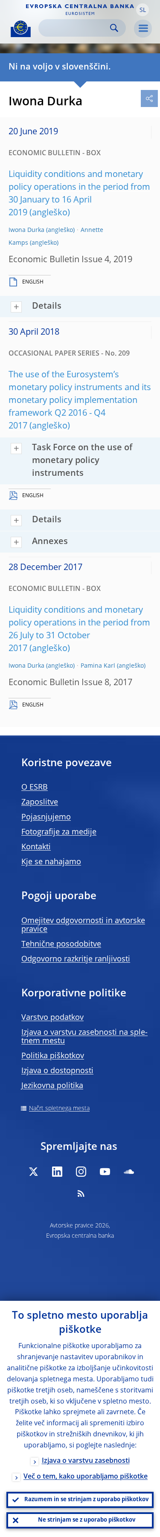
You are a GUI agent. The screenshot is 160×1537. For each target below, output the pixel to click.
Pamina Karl (98, 666)
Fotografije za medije (58, 832)
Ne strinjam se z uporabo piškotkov (86, 1520)
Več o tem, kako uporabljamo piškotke (85, 1476)
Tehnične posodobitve (61, 944)
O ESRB (34, 787)
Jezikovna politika (52, 1086)
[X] (33, 1171)
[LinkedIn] (57, 1171)
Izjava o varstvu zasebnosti (86, 1461)
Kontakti (36, 847)
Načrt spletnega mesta (59, 1109)
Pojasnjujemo (46, 817)
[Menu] (143, 29)
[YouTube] (105, 1171)
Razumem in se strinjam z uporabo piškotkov (86, 1499)
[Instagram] (81, 1171)
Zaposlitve (39, 802)
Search (114, 27)
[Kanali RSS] (81, 1193)
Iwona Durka (26, 230)
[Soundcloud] (129, 1171)
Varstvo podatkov (52, 1018)
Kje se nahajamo (51, 862)
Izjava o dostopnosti (57, 1071)
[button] (142, 9)
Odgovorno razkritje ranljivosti (75, 959)
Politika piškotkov (52, 1056)
